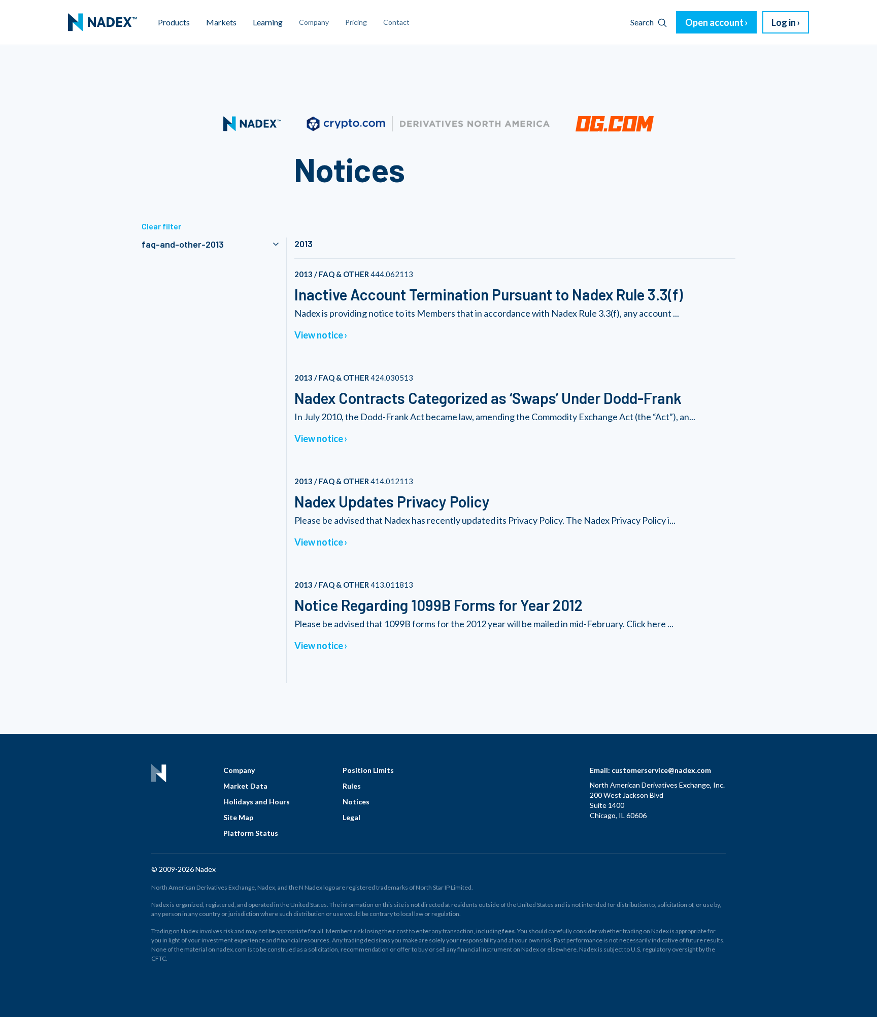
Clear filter (161, 226)
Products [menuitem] (174, 22)
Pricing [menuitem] (356, 22)
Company (239, 770)
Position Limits (368, 770)
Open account (714, 22)
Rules (352, 786)
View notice (318, 335)
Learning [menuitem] (268, 22)
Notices (356, 801)
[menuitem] (102, 22)
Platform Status (250, 833)
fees (508, 931)
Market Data (245, 786)
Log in (783, 22)
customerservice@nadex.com (661, 770)
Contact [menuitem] (396, 22)
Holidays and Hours (256, 801)
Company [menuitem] (314, 22)
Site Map (238, 817)
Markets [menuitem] (221, 22)
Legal (351, 817)
